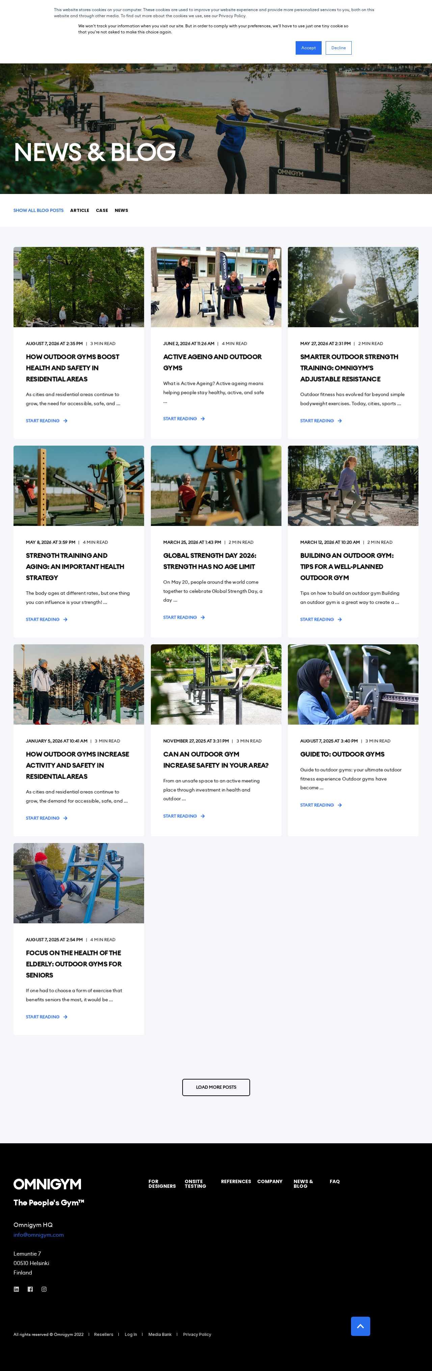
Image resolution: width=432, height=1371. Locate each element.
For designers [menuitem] (162, 1184)
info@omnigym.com (39, 1234)
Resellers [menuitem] (103, 1335)
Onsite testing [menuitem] (195, 1184)
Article (79, 210)
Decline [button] (338, 47)
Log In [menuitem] (131, 1335)
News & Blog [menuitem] (303, 1184)
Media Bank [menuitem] (160, 1335)
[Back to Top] (360, 1326)
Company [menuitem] (269, 1182)
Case (102, 210)
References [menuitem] (235, 1182)
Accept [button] (308, 47)
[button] (216, 1087)
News (121, 210)
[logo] (47, 1184)
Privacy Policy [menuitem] (197, 1335)
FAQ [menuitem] (335, 1182)
